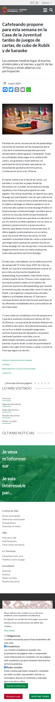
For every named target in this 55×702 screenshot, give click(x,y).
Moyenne (41, 382)
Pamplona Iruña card (12, 556)
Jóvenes (6, 364)
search (51, 10)
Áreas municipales (11, 515)
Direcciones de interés (13, 544)
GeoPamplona (9, 541)
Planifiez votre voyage (13, 559)
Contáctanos (32, 3)
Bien (45, 382)
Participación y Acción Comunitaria (18, 369)
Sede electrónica (36, 3)
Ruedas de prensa (11, 415)
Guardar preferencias (16, 686)
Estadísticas (13, 646)
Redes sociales (9, 421)
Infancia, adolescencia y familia (17, 360)
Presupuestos (9, 522)
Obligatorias (13, 635)
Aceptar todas (40, 696)
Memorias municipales (13, 519)
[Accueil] (14, 10)
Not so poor (38, 382)
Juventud (6, 373)
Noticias (6, 398)
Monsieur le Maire (11, 526)
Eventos (6, 574)
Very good (48, 382)
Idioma (45, 2)
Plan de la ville (9, 537)
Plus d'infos (9, 630)
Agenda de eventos (11, 404)
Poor (35, 382)
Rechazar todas (13, 696)
